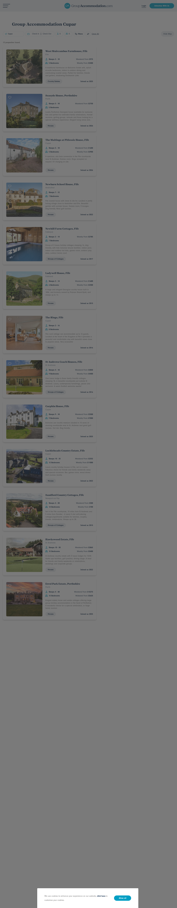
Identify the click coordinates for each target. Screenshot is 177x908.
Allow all (122, 898)
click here (101, 896)
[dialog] (88, 454)
